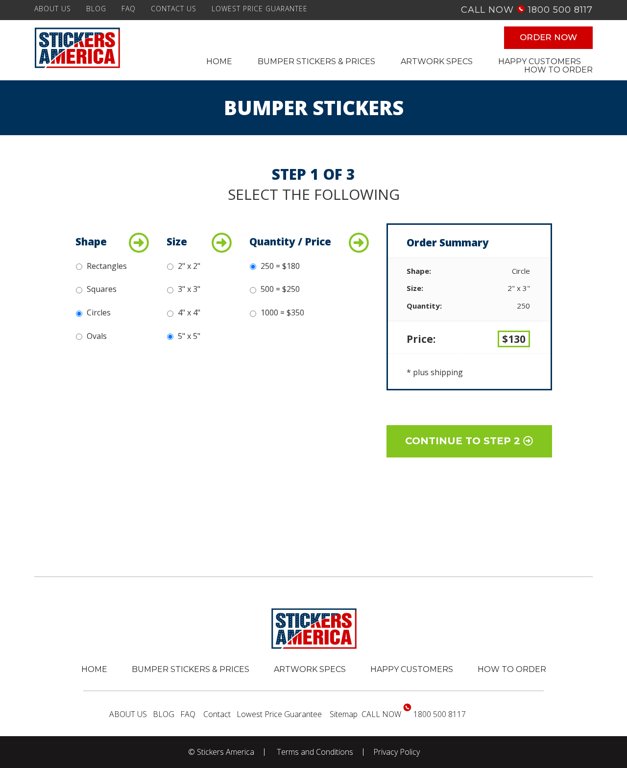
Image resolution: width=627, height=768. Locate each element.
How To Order (512, 669)
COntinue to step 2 (464, 441)
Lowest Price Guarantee (260, 8)
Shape (91, 241)
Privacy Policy (396, 751)
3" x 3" (189, 289)
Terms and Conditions (315, 751)
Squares (102, 289)
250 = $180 (280, 266)
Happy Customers (411, 669)
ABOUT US (52, 8)
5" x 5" (189, 336)
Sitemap (344, 714)
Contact (217, 714)
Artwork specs (310, 669)
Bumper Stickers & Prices (190, 669)
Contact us (173, 8)
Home (94, 669)
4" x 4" (189, 312)
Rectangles (107, 266)
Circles (99, 312)
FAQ (128, 8)
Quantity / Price (290, 241)
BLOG (96, 8)
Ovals (97, 336)
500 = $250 (280, 289)
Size (177, 241)
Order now (548, 37)
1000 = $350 (282, 312)
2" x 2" (189, 266)
